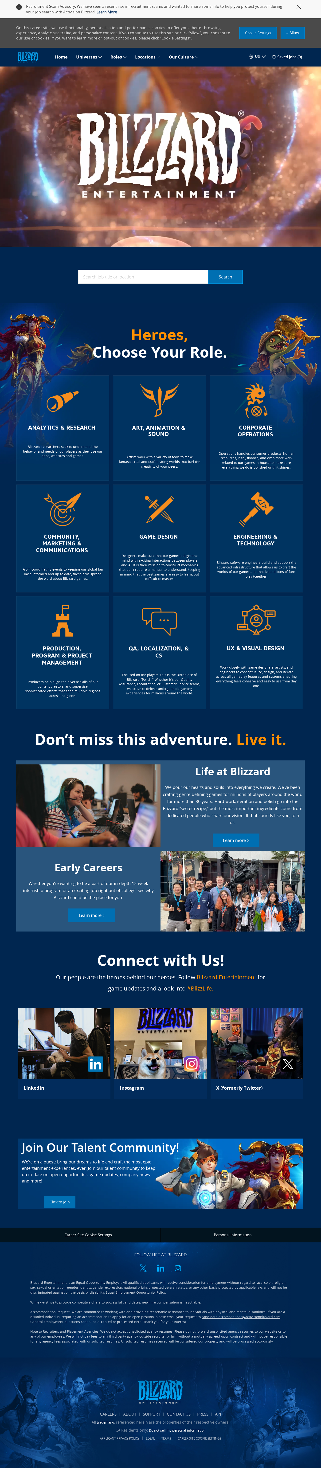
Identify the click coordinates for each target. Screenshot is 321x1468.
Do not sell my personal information (177, 1430)
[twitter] (143, 1268)
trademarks (106, 1422)
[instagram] (177, 1268)
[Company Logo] (33, 57)
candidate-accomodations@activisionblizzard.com (241, 1317)
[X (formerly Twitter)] (257, 1053)
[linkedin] (160, 1268)
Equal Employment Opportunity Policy (135, 1292)
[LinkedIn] (64, 1053)
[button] (258, 33)
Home (61, 57)
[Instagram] (160, 1053)
